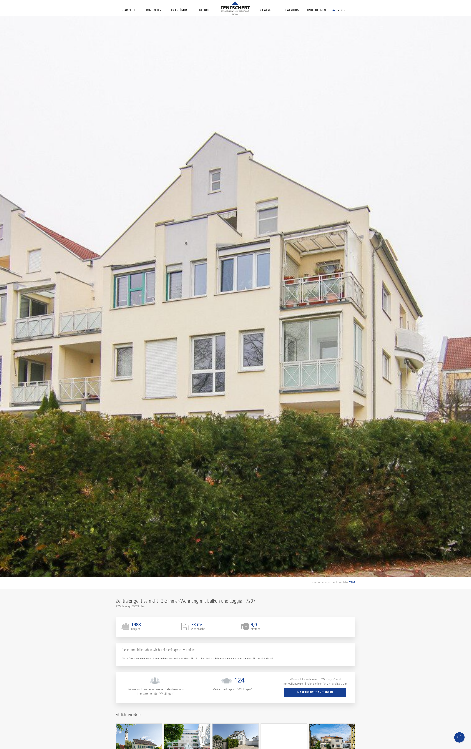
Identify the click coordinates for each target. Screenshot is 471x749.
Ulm (329, 684)
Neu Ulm (342, 684)
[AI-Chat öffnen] (459, 737)
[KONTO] (338, 10)
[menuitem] (128, 11)
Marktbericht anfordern (315, 692)
